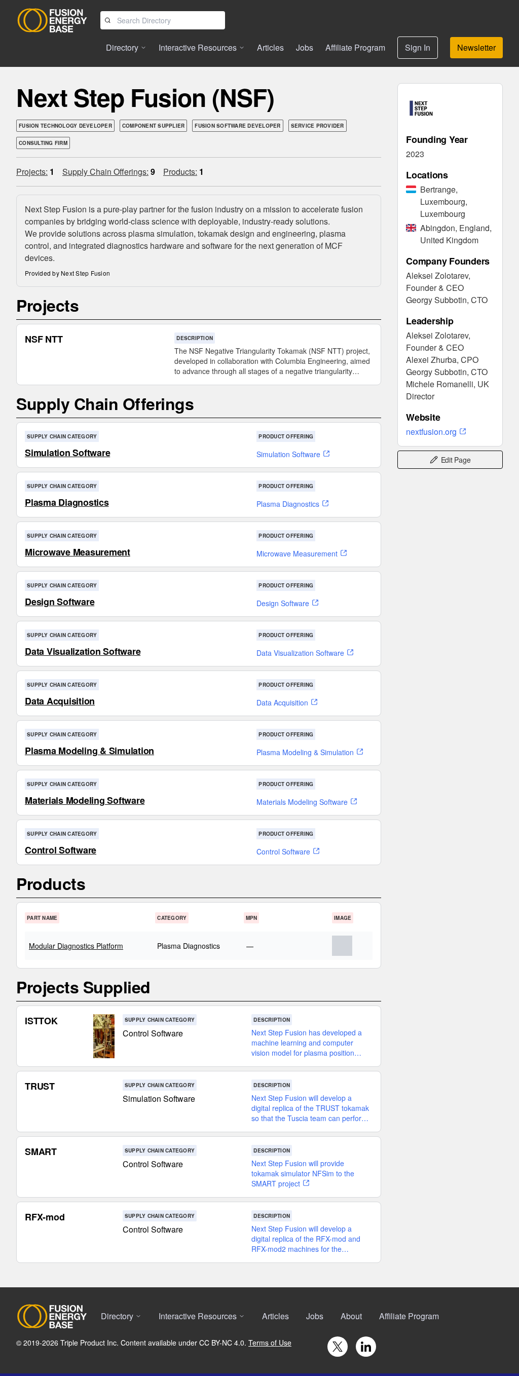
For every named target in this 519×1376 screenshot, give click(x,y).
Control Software (60, 850)
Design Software (59, 601)
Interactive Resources (198, 47)
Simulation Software (67, 452)
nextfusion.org (431, 431)
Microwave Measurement (77, 552)
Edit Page (456, 460)
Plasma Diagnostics (67, 502)
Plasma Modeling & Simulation (89, 750)
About (351, 1316)
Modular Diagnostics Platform (76, 946)
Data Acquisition (60, 701)
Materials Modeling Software (84, 800)
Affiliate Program (355, 47)
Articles (270, 47)
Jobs (304, 47)
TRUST (40, 1086)
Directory (122, 47)
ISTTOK (41, 1020)
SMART (41, 1151)
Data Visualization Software (82, 651)
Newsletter (476, 47)
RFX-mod (44, 1216)
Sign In (417, 47)
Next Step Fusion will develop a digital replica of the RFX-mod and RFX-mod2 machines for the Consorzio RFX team (305, 1238)
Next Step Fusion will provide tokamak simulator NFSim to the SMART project (302, 1173)
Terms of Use (269, 1342)
